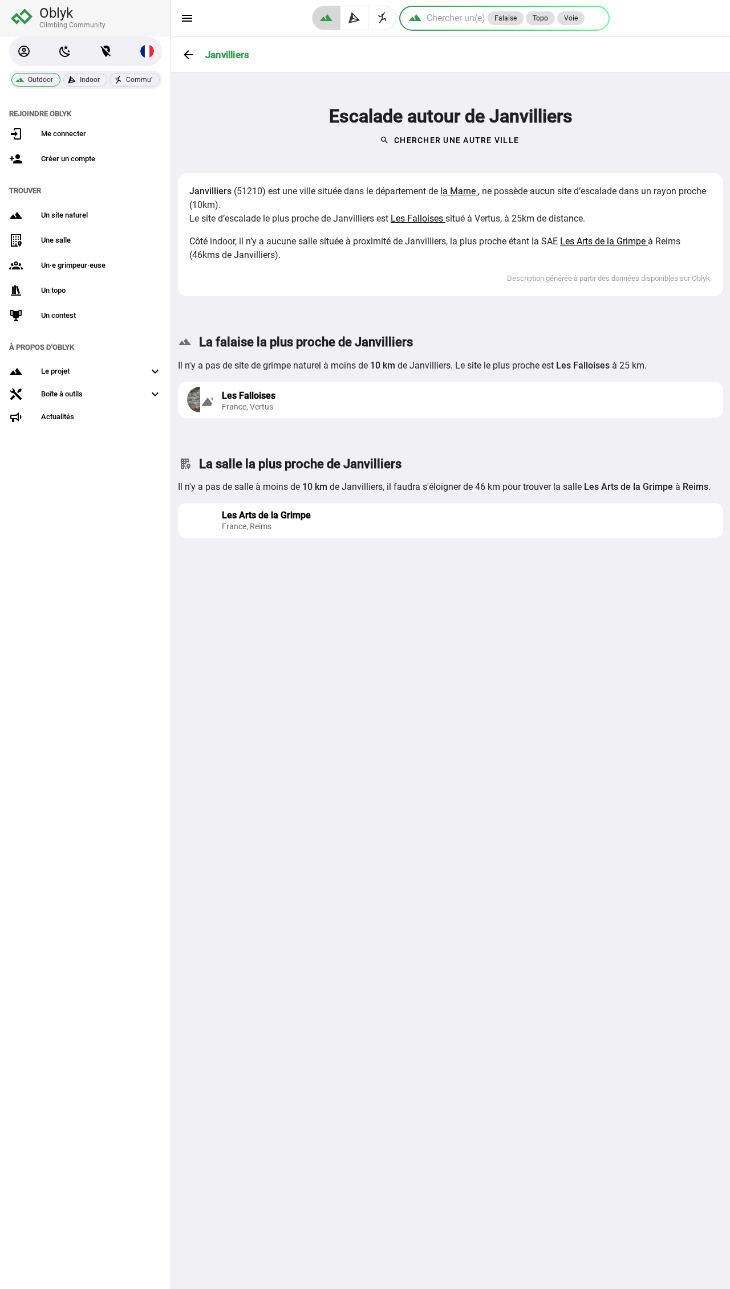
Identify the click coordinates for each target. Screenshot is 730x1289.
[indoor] (354, 18)
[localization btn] (106, 51)
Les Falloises (418, 218)
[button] (24, 51)
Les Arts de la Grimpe (604, 241)
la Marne (459, 191)
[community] (382, 18)
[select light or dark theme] (65, 51)
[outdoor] (326, 18)
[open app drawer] (187, 18)
